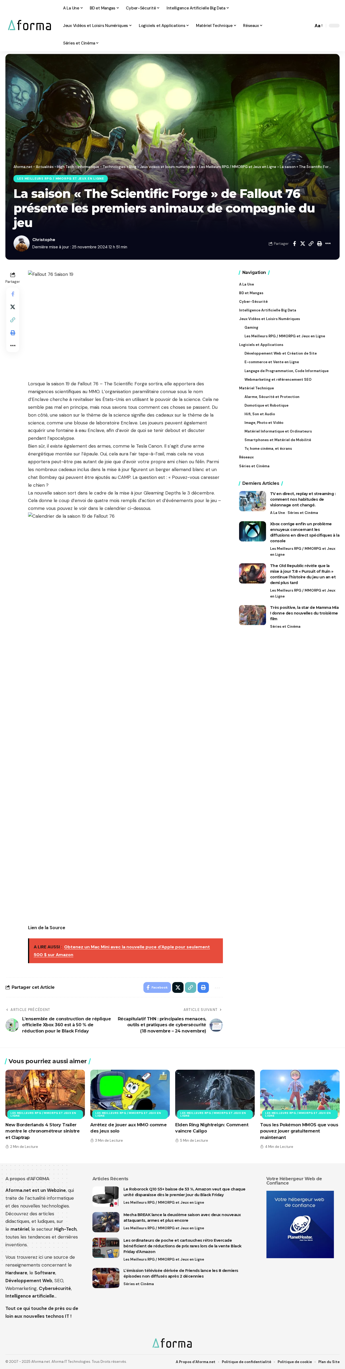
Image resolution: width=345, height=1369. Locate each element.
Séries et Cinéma (303, 512)
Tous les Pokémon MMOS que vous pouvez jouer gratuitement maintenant (299, 1131)
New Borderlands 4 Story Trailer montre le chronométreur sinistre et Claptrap (42, 1131)
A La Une (277, 512)
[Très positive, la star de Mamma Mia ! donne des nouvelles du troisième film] (252, 615)
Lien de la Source (46, 928)
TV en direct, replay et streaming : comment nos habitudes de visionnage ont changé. (303, 499)
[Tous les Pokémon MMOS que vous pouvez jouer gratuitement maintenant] (300, 1093)
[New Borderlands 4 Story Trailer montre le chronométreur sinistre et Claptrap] (45, 1093)
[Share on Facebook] (294, 243)
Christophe (43, 239)
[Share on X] (302, 243)
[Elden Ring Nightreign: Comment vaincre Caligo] (215, 1093)
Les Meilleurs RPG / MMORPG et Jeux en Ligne (60, 179)
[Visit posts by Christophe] (21, 243)
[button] (307, 25)
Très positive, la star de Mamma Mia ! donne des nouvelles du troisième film (304, 613)
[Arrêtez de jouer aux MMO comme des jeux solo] (130, 1093)
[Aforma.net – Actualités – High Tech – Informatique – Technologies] (172, 1343)
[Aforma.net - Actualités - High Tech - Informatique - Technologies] (29, 25)
